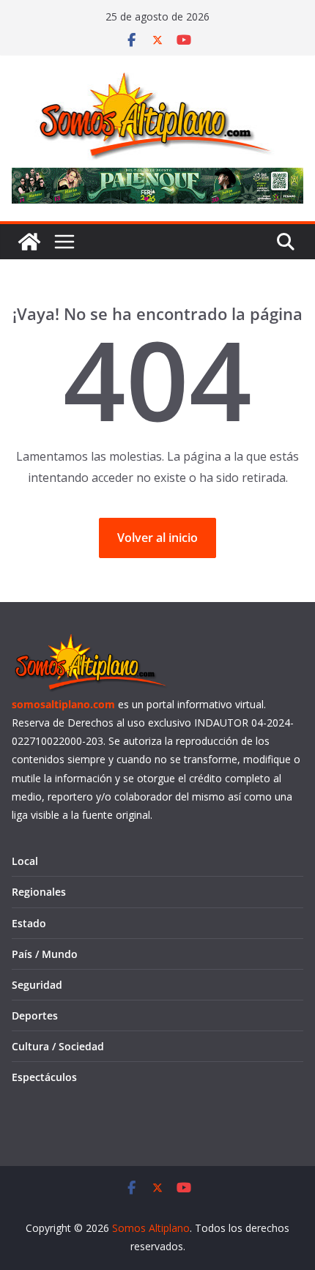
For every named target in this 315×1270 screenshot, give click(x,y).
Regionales (39, 892)
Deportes (35, 1015)
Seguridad (37, 985)
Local (25, 861)
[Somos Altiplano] (29, 241)
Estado (29, 923)
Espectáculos (44, 1077)
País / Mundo (45, 954)
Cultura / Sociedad (58, 1046)
